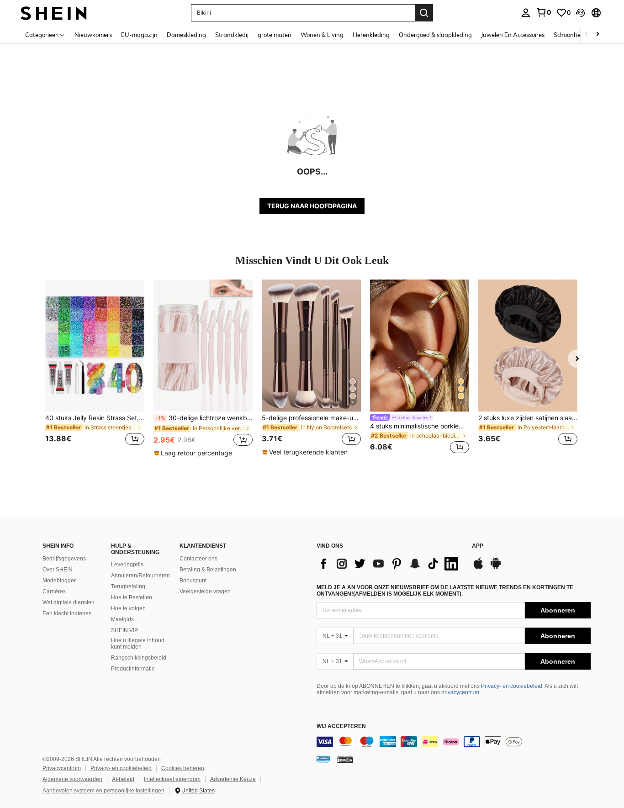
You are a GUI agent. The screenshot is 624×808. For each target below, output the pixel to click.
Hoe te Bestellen (131, 597)
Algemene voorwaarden (72, 779)
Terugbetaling (128, 586)
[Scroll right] (597, 34)
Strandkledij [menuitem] (232, 34)
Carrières (54, 591)
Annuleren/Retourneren (140, 575)
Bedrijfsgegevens (64, 558)
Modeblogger (59, 580)
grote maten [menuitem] (274, 34)
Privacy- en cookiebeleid (511, 686)
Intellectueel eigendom (172, 779)
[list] (390, 563)
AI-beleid (123, 779)
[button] (580, 12)
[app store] (478, 568)
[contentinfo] (454, 741)
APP (477, 546)
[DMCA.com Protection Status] (345, 759)
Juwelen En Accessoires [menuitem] (513, 34)
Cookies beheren (182, 768)
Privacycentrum (61, 768)
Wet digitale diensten (68, 602)
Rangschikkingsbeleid (138, 658)
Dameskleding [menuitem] (186, 34)
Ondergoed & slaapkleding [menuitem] (435, 34)
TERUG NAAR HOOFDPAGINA (312, 206)
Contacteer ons (198, 558)
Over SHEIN (57, 569)
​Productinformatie (133, 668)
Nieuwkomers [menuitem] (93, 34)
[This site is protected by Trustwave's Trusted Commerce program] (323, 759)
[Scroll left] (586, 34)
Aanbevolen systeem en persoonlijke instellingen (103, 790)
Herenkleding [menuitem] (371, 34)
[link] (543, 12)
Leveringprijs (127, 564)
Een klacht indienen (67, 613)
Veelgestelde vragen (205, 591)
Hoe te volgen (128, 608)
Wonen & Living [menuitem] (322, 34)
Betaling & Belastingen (208, 569)
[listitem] (94, 368)
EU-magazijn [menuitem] (139, 34)
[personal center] (525, 12)
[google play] (495, 568)
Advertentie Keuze (233, 779)
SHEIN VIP (124, 630)
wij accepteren (341, 726)
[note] (194, 453)
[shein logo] (54, 12)
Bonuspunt (193, 580)
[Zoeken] (424, 12)
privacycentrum (460, 692)
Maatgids (122, 619)
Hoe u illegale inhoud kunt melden (137, 643)
